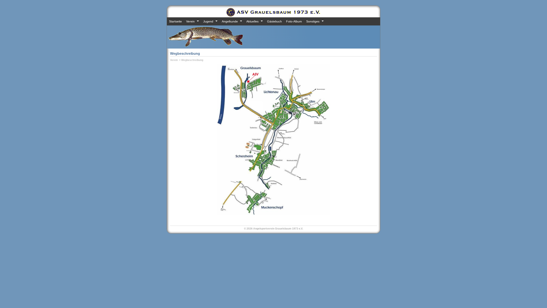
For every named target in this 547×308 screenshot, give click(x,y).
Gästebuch (274, 21)
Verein (190, 21)
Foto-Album (294, 21)
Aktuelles (252, 21)
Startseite (175, 21)
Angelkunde (230, 21)
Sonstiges (312, 21)
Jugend (208, 21)
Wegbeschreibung (192, 60)
